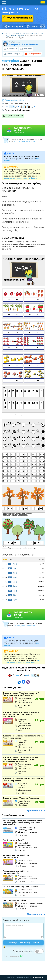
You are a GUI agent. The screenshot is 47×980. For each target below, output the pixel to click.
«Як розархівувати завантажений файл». (22, 177)
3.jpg (15, 577)
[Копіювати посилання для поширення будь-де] (19, 682)
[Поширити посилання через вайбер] (28, 682)
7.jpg (15, 595)
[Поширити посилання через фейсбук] (23, 682)
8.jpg (15, 600)
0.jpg (15, 564)
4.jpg (15, 582)
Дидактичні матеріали (14, 36)
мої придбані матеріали (24, 141)
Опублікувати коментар (23, 942)
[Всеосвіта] (4, 2)
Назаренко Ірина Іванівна (23, 44)
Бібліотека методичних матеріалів (28, 33)
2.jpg (15, 573)
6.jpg (15, 591)
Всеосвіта (6, 33)
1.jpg (15, 568)
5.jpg (15, 586)
